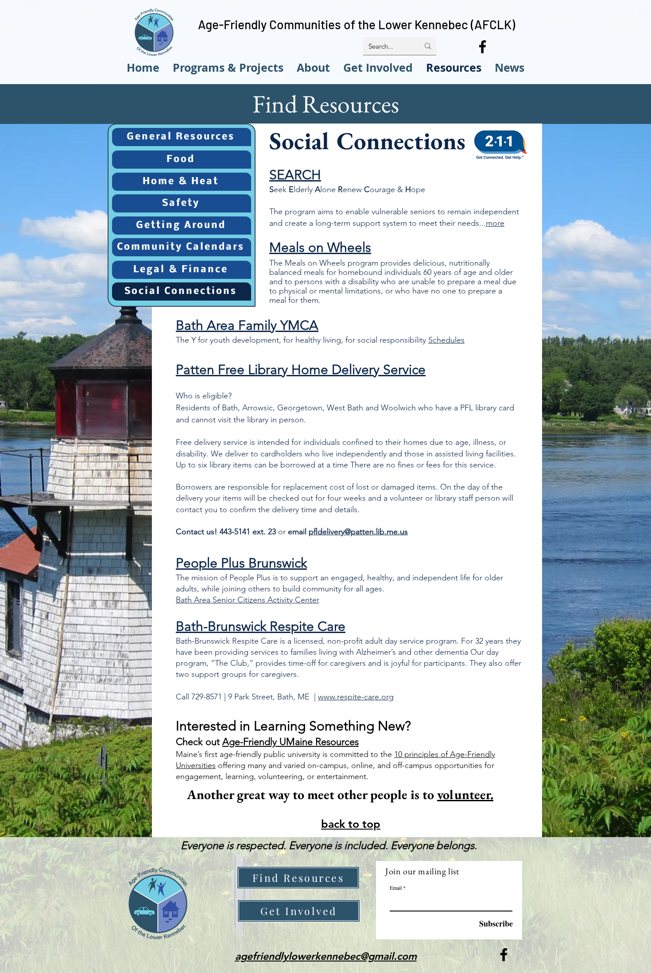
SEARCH (295, 175)
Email (396, 887)
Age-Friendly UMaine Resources (290, 742)
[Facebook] (482, 46)
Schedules (446, 340)
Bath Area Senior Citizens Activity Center (247, 600)
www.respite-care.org (356, 697)
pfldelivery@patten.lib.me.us (358, 532)
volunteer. (465, 794)
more (495, 223)
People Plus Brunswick (241, 563)
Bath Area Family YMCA (247, 325)
